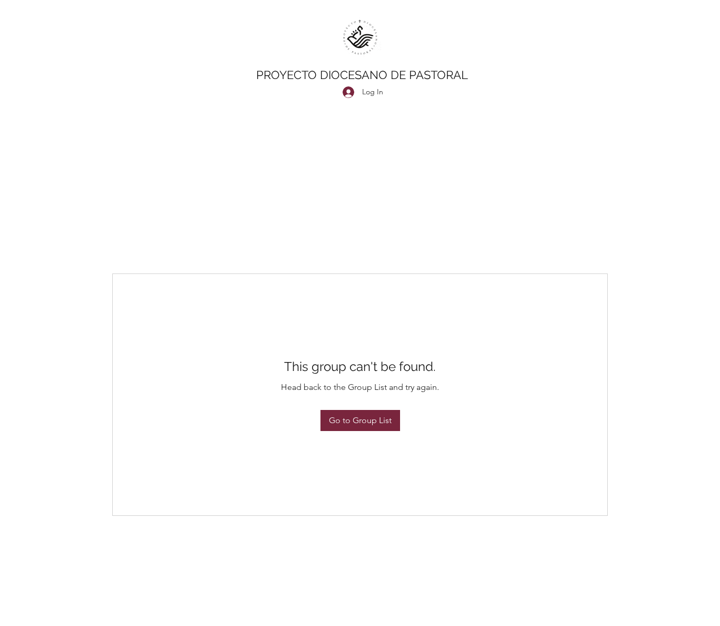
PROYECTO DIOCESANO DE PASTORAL (362, 75)
